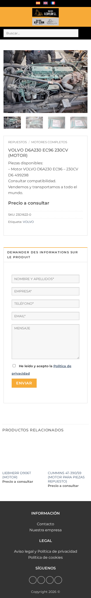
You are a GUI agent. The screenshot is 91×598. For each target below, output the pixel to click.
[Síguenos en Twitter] (50, 580)
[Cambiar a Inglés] (45, 3)
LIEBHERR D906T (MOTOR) (16, 475)
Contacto (45, 524)
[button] (6, 17)
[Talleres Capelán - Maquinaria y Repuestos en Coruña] (45, 17)
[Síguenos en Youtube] (58, 580)
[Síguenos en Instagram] (41, 580)
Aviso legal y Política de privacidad (45, 551)
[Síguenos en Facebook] (33, 580)
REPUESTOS (17, 142)
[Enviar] (83, 33)
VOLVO (28, 222)
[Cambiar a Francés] (53, 3)
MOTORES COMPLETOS (49, 142)
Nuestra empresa (45, 530)
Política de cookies (45, 557)
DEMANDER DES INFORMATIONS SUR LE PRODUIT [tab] (42, 255)
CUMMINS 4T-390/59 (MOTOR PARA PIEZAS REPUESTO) (66, 477)
